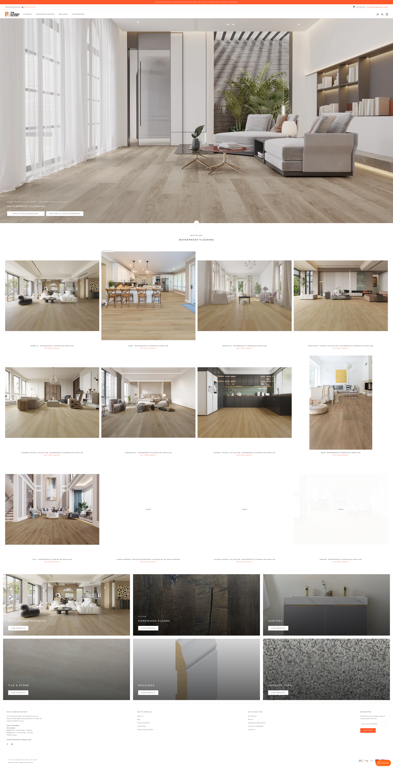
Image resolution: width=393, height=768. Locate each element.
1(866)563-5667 (26, 740)
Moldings (63, 14)
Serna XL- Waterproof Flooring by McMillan (52, 346)
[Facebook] (7, 744)
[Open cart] (387, 14)
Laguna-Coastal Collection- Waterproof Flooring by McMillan (244, 559)
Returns (250, 719)
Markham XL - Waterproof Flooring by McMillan (148, 452)
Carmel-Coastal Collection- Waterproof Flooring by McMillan (244, 452)
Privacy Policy (141, 726)
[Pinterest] (12, 744)
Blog (138, 719)
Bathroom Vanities (45, 14)
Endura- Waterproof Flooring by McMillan (341, 559)
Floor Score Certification (255, 726)
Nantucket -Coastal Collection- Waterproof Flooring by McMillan (340, 346)
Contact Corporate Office (145, 730)
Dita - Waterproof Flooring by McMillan (52, 559)
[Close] (388, 752)
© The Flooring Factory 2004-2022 (22, 760)
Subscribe (368, 730)
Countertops (78, 14)
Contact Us (251, 730)
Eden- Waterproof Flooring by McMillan (341, 452)
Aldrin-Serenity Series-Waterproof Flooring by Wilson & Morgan (148, 559)
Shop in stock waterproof (26, 213)
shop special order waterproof (65, 213)
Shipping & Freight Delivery (256, 723)
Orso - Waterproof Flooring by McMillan (148, 346)
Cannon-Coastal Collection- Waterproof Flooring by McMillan (52, 452)
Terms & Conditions (143, 723)
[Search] (382, 14)
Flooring (27, 14)
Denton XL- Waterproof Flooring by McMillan (244, 346)
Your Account (252, 716)
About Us (140, 716)
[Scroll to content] (196, 223)
